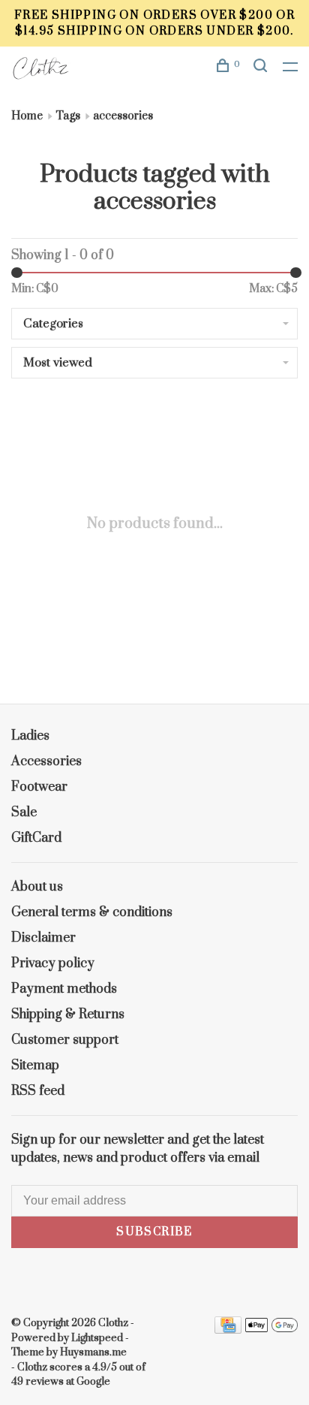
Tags (68, 116)
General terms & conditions (91, 912)
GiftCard (36, 838)
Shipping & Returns (67, 1014)
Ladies (30, 736)
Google (93, 1381)
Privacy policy (52, 963)
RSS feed (37, 1091)
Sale (24, 812)
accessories (123, 116)
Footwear (39, 787)
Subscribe (154, 1232)
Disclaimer (43, 938)
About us (37, 887)
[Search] (263, 68)
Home (27, 116)
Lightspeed (97, 1338)
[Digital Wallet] (271, 1330)
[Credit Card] (228, 1330)
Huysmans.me (93, 1352)
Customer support (64, 1040)
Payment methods (64, 989)
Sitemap (35, 1065)
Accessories (46, 761)
